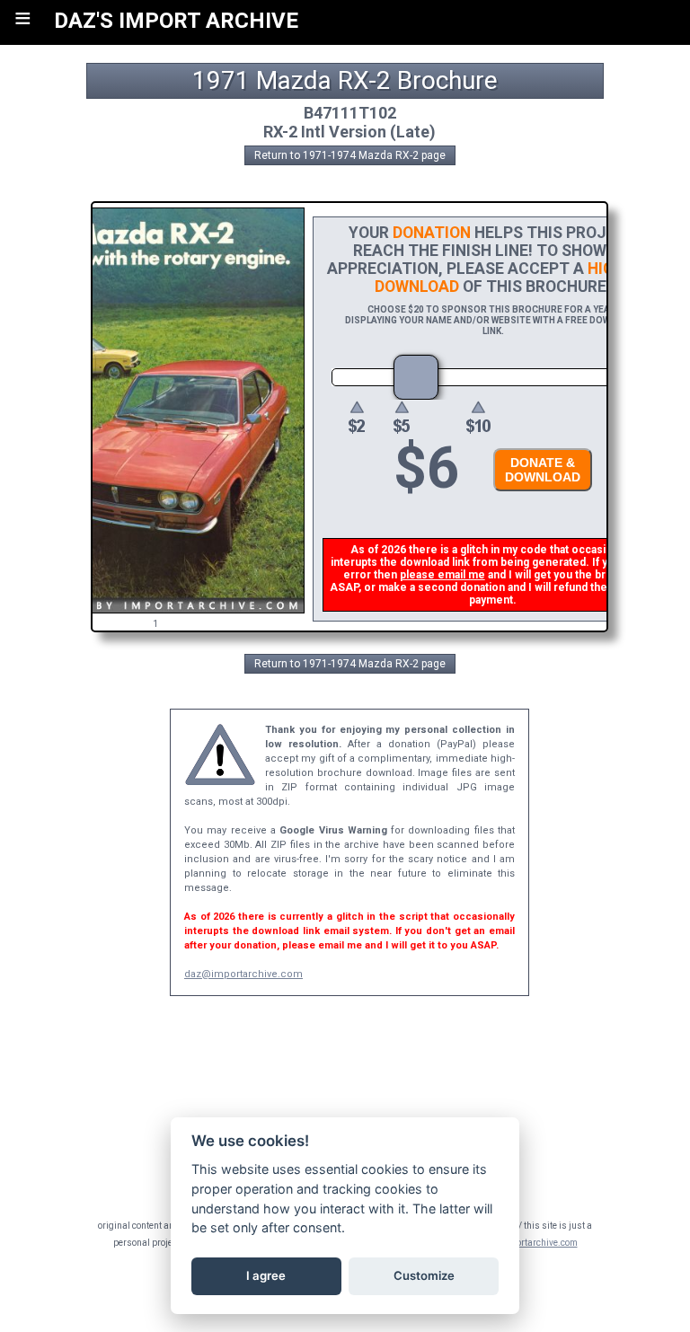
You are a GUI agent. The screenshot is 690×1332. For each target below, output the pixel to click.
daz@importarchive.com (243, 974)
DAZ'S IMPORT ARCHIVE (176, 20)
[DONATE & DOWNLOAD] (538, 496)
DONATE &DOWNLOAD (542, 469)
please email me (442, 575)
